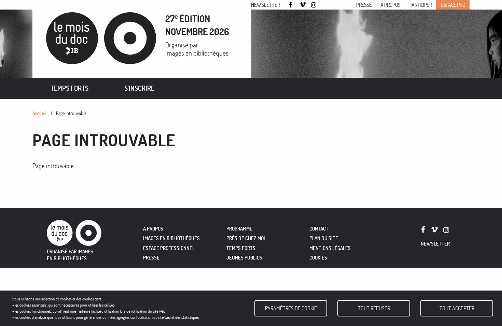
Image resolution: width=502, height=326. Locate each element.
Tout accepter (457, 308)
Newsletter (265, 5)
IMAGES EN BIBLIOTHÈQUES (171, 238)
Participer (420, 4)
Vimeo (303, 5)
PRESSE (151, 257)
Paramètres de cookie (291, 308)
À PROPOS (153, 228)
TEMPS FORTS (240, 248)
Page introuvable (71, 113)
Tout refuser (374, 308)
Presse (364, 4)
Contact (319, 228)
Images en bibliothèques (196, 53)
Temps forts (69, 88)
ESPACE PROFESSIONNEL (169, 248)
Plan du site (323, 238)
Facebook (291, 5)
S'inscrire (139, 88)
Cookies (318, 257)
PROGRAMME (239, 228)
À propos (390, 4)
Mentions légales (330, 248)
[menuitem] (69, 88)
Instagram (314, 5)
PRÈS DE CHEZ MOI (245, 238)
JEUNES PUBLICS (244, 257)
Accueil (39, 113)
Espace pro (453, 4)
